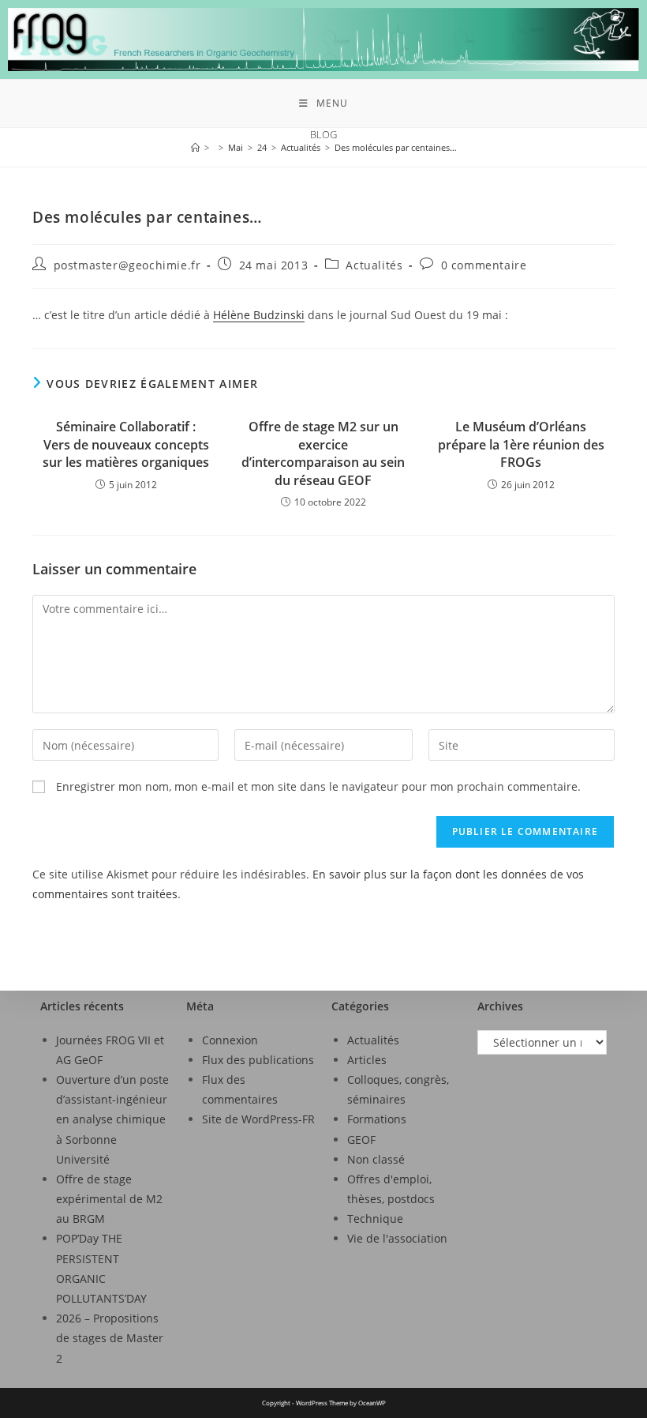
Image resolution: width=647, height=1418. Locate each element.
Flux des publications (258, 1059)
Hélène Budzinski (259, 314)
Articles (367, 1059)
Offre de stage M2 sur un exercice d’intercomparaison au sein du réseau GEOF (323, 453)
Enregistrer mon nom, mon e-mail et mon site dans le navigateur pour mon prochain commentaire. (318, 786)
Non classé (376, 1159)
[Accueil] (195, 147)
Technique (375, 1218)
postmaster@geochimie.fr (127, 265)
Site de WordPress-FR (258, 1119)
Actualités (374, 265)
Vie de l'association (397, 1238)
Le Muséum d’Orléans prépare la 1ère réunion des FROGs (521, 444)
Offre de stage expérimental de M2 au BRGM (109, 1199)
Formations (376, 1119)
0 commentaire (484, 265)
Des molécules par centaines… (396, 147)
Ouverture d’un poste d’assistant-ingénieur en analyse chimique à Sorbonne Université (112, 1119)
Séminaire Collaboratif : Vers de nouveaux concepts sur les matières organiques (126, 444)
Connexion (230, 1040)
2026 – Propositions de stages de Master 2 (109, 1338)
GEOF (361, 1139)
